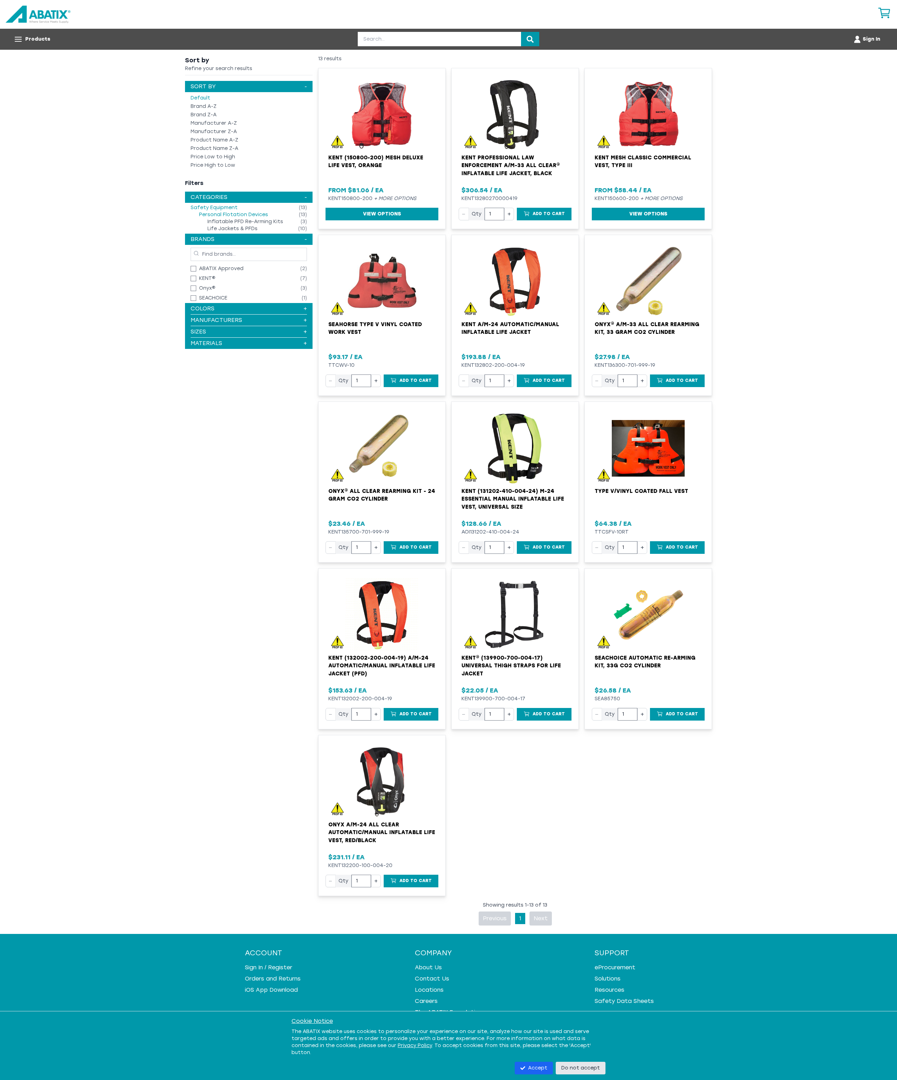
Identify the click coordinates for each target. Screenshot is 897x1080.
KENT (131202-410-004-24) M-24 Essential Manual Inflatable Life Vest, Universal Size (512, 499)
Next (541, 918)
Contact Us (432, 978)
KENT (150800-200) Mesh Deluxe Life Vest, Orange (375, 161)
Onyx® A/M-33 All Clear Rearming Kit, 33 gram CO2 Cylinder (647, 328)
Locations (429, 989)
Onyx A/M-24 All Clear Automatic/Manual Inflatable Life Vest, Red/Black (381, 832)
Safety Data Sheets (624, 1001)
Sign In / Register (268, 967)
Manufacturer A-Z (214, 123)
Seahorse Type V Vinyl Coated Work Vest (375, 328)
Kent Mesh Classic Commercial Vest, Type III (643, 161)
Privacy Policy (415, 1045)
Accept (537, 1068)
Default (200, 98)
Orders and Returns (273, 978)
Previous (495, 918)
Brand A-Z (204, 106)
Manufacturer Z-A (214, 132)
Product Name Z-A (214, 148)
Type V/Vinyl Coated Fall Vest (641, 491)
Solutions (608, 978)
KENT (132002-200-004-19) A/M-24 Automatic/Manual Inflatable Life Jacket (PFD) (381, 666)
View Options (382, 214)
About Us (428, 967)
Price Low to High (213, 157)
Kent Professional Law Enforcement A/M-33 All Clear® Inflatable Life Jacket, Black (510, 165)
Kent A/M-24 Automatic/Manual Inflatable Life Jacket (510, 328)
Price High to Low (213, 165)
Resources (609, 989)
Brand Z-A (204, 115)
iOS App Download (271, 989)
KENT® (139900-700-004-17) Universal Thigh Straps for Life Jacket (511, 666)
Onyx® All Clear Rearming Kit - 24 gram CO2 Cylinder (381, 495)
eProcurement (615, 967)
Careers (426, 1001)
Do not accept (580, 1068)
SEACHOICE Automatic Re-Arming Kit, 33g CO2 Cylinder (645, 662)
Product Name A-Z (214, 140)
